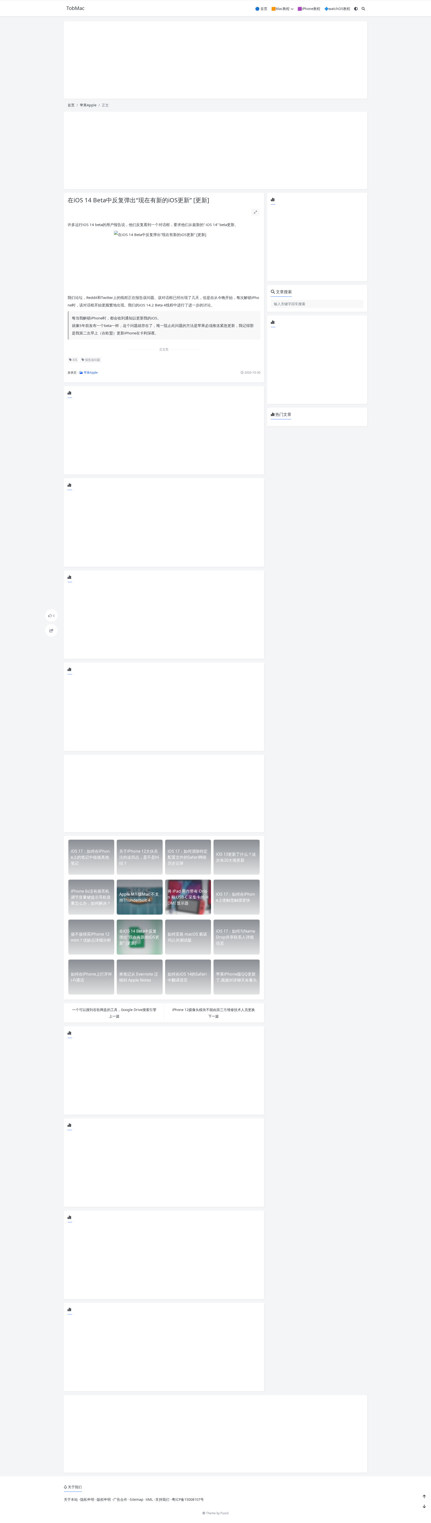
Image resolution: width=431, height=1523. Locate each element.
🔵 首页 (261, 8)
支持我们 (162, 1499)
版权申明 (104, 1499)
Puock (224, 1513)
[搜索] (363, 8)
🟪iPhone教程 (309, 8)
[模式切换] (356, 8)
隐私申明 (87, 1499)
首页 (71, 105)
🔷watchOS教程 (337, 8)
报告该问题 (92, 360)
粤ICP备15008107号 (188, 1499)
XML (149, 1499)
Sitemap (136, 1499)
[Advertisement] (215, 60)
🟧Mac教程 (280, 8)
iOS (74, 360)
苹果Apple (88, 105)
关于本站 (71, 1499)
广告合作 (120, 1499)
